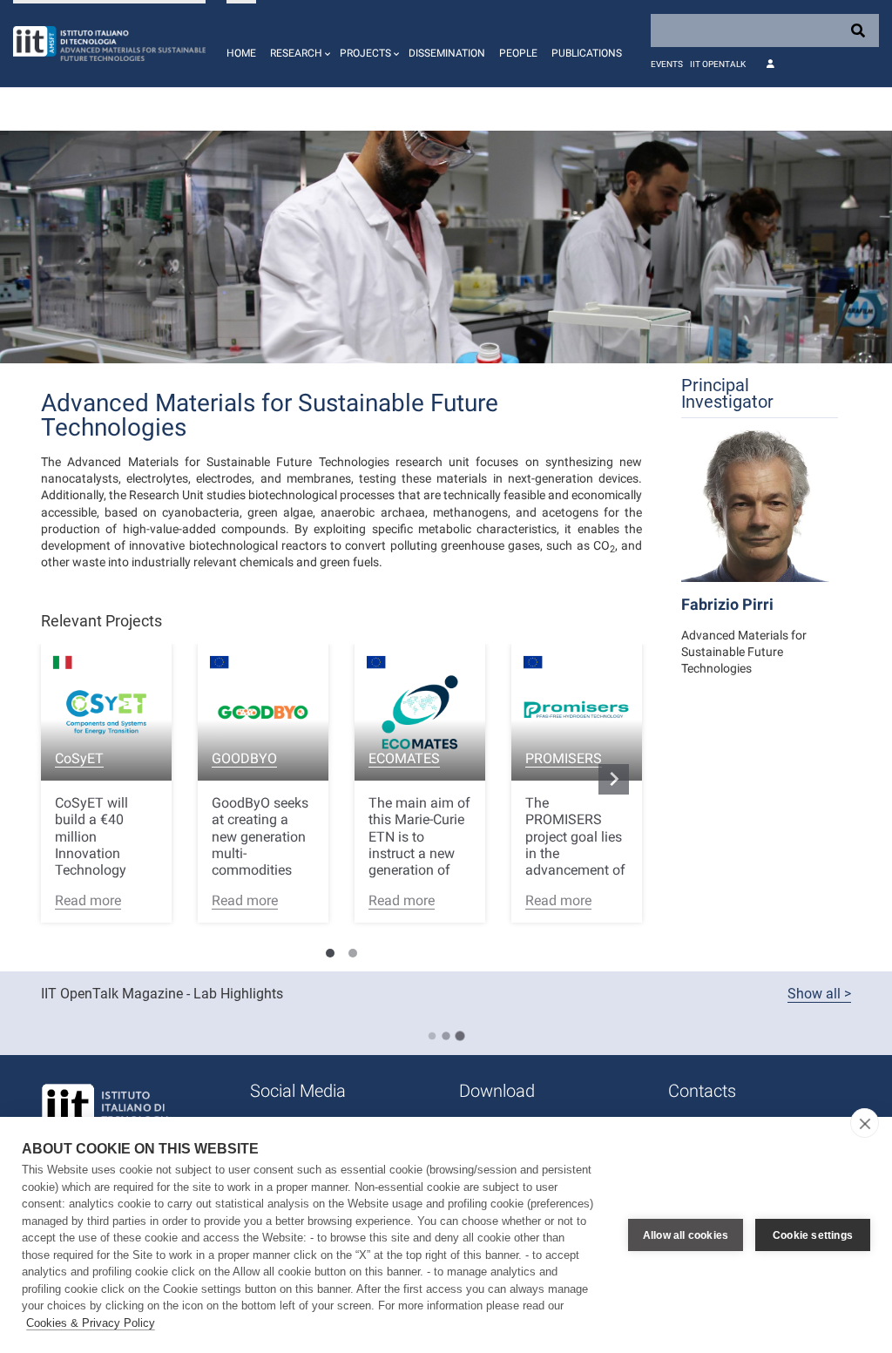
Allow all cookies (685, 1235)
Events (667, 64)
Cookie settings (813, 1235)
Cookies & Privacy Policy (90, 1322)
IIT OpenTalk (718, 64)
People (518, 53)
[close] (864, 1123)
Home (241, 53)
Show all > (819, 993)
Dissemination (447, 53)
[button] (298, 43)
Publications (586, 53)
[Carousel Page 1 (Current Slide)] (330, 953)
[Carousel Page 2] (352, 953)
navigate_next (614, 779)
